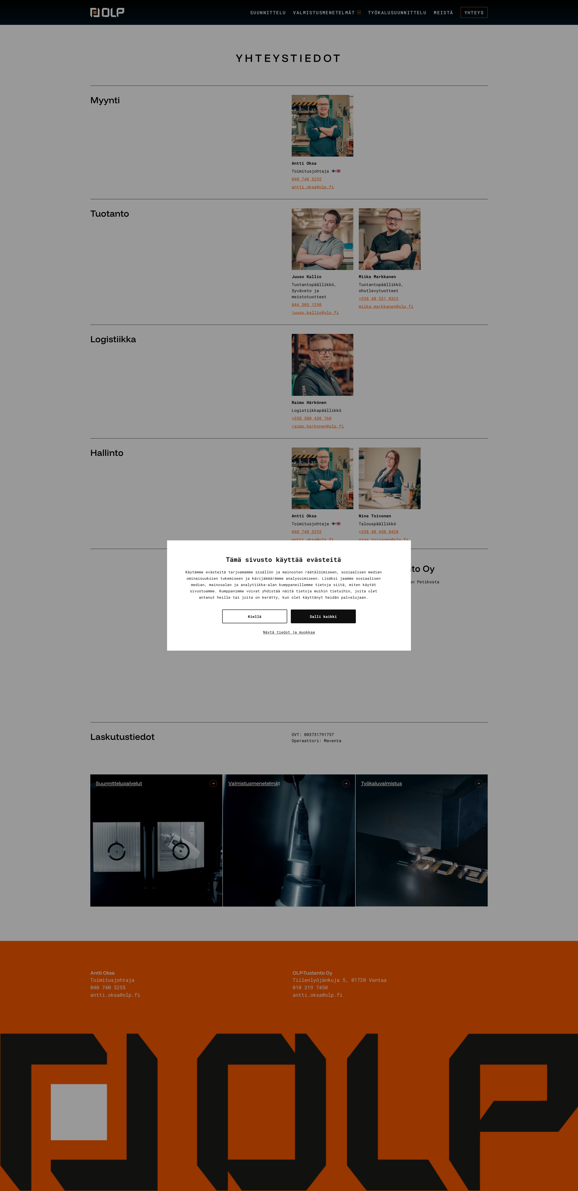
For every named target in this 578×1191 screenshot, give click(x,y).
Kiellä (254, 616)
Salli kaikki (323, 616)
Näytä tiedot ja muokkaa (289, 632)
